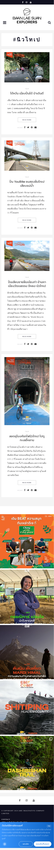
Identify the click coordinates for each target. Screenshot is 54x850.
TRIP (27, 89)
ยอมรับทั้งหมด (42, 844)
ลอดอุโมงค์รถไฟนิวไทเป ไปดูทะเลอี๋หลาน (27, 438)
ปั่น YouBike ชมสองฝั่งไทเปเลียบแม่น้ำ (26, 183)
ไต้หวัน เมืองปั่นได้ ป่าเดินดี (27, 93)
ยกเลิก (26, 844)
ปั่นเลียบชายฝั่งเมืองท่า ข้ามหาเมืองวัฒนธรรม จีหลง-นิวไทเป (27, 284)
